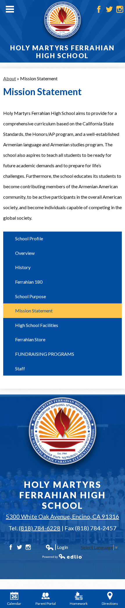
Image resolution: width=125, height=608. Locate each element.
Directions (110, 603)
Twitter (109, 9)
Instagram (119, 9)
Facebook (98, 9)
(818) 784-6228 (39, 528)
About (9, 78)
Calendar (14, 603)
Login (56, 547)
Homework (79, 603)
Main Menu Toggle (10, 9)
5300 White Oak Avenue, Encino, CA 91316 (62, 516)
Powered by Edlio (62, 556)
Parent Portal (45, 603)
